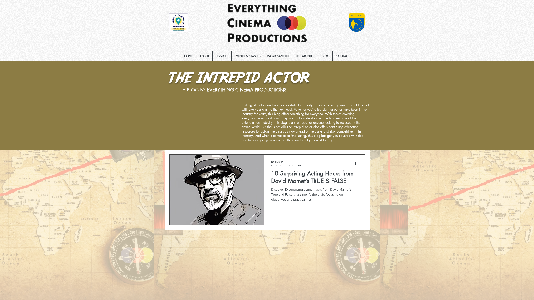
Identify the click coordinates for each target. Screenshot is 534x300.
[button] (222, 56)
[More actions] (356, 163)
